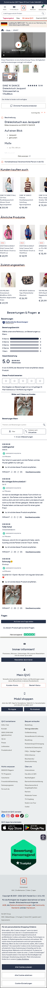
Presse (3, 743)
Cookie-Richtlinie (22, 959)
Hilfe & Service (30, 755)
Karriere (27, 792)
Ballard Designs (10, 917)
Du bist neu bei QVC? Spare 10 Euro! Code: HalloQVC (23, 2)
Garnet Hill (27, 917)
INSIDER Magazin (7, 770)
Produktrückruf (6, 750)
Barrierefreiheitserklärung (34, 781)
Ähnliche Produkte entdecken (25, 106)
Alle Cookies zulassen (23, 967)
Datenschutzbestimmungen (21, 905)
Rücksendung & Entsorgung (34, 744)
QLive (3, 739)
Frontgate (20, 917)
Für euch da (5, 789)
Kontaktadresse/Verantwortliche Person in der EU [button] (24, 162)
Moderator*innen (31, 795)
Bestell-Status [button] (34, 685)
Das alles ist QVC (31, 774)
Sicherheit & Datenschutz (33, 747)
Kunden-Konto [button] (12, 685)
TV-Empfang (29, 799)
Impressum (30, 908)
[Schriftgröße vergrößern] (42, 112)
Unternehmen (30, 770)
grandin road (36, 917)
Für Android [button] (35, 709)
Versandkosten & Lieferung (34, 736)
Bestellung (28, 725)
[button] (4, 8)
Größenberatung (30, 732)
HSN (2, 917)
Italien (29, 890)
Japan (34, 890)
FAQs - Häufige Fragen (33, 751)
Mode (8, 30)
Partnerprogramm (7, 785)
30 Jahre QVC (27, 18)
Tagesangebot (8, 18)
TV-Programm (6, 774)
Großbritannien (20, 890)
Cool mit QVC (41, 18)
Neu (18, 18)
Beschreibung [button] (10, 117)
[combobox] (21, 13)
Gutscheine (5, 778)
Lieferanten (5, 746)
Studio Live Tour (30, 803)
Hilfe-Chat (5, 725)
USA (12, 890)
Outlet (27, 807)
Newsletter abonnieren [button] (23, 660)
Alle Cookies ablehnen (23, 975)
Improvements (5, 920)
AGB (4, 905)
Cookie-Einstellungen (23, 983)
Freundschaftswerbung (9, 781)
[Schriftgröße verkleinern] (45, 112)
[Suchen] (43, 13)
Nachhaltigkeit (30, 778)
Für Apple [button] (12, 709)
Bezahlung (28, 740)
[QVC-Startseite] (2, 30)
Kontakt (4, 729)
